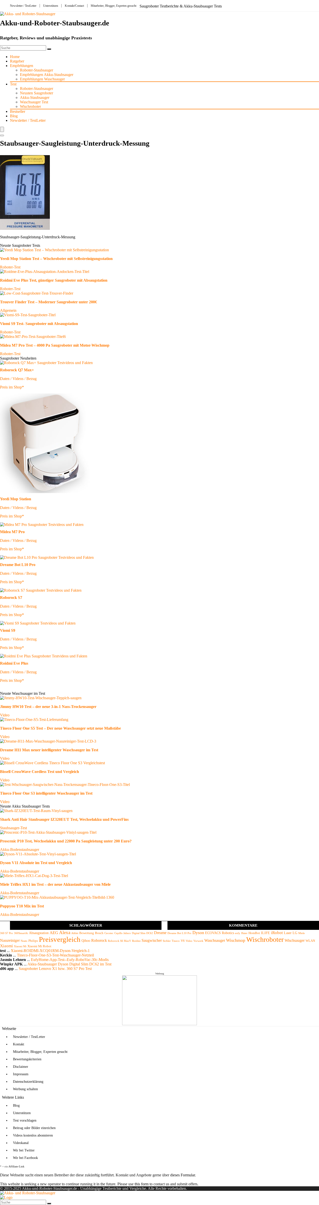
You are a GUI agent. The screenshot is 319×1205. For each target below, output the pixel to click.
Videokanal (21, 1143)
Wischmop (235, 940)
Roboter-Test (10, 267)
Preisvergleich (59, 939)
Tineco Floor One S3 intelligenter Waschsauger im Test (46, 793)
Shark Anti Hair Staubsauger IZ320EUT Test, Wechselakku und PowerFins (64, 819)
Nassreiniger (10, 940)
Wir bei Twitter (24, 1150)
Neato (24, 941)
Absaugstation (39, 933)
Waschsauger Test (34, 102)
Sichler (167, 941)
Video (4, 715)
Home (15, 57)
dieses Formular (182, 1175)
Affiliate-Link (16, 1166)
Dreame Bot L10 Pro (179, 933)
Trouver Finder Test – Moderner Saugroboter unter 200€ (48, 302)
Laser (288, 933)
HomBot (254, 933)
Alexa (64, 932)
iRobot (277, 932)
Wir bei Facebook (25, 1158)
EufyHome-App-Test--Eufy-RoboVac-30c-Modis (70, 959)
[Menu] (2, 129)
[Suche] (49, 49)
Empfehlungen (21, 65)
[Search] (2, 135)
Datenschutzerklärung (28, 1081)
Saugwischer (152, 940)
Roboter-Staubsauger (36, 70)
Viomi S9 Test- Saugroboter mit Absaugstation (39, 323)
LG (295, 933)
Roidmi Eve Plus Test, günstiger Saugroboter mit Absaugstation (53, 280)
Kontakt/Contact (74, 5)
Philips (33, 941)
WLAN (310, 941)
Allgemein (8, 310)
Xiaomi (6, 946)
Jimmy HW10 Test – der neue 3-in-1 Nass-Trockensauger (48, 706)
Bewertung (86, 933)
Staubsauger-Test (13, 828)
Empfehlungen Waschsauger (42, 79)
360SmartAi (21, 933)
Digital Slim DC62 (142, 933)
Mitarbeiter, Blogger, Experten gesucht (113, 5)
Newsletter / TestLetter (23, 5)
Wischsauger (295, 940)
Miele (301, 933)
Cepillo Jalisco (122, 933)
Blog (14, 116)
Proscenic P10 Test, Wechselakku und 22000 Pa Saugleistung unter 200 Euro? (66, 841)
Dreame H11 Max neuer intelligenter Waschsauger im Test (49, 750)
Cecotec (108, 933)
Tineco (176, 941)
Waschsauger (214, 940)
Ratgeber (17, 61)
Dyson (198, 932)
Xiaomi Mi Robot (39, 946)
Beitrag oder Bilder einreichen (34, 1128)
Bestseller (17, 111)
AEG (54, 932)
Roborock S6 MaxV (119, 941)
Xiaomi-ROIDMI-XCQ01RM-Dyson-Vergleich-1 (50, 951)
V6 (183, 941)
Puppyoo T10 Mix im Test (22, 906)
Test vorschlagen (24, 1120)
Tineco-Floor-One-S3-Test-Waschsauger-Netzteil (55, 955)
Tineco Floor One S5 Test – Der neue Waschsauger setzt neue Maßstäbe (60, 728)
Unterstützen (50, 5)
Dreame (160, 933)
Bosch (99, 933)
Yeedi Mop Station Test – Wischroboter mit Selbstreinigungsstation (56, 258)
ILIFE (265, 933)
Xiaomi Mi (20, 946)
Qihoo (85, 941)
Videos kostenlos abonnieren (33, 1135)
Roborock (99, 940)
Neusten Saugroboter (36, 93)
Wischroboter (30, 106)
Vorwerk (198, 941)
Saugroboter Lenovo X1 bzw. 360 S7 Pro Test (55, 968)
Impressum (20, 1074)
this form (142, 1184)
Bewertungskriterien (27, 1059)
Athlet (74, 933)
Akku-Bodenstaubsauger (19, 849)
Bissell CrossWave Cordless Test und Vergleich (39, 771)
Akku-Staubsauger (34, 97)
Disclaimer (20, 1067)
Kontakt (18, 1044)
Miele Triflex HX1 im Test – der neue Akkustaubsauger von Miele (55, 884)
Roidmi (136, 941)
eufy (237, 933)
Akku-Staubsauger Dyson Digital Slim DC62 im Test (69, 964)
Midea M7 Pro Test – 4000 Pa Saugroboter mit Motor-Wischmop (54, 345)
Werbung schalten (25, 1089)
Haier (244, 933)
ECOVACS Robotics (219, 933)
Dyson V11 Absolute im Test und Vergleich (36, 863)
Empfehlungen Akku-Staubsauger (46, 74)
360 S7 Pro (6, 933)
